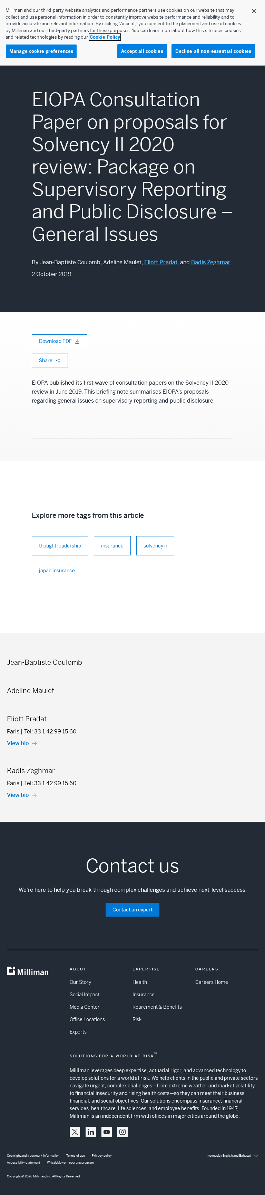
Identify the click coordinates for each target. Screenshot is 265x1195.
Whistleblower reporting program (70, 1163)
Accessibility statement (23, 1163)
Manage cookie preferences (41, 51)
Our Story (80, 982)
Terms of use (75, 1156)
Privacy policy (102, 1156)
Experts (78, 1032)
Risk (136, 1019)
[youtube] (106, 1132)
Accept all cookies (142, 51)
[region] (132, 33)
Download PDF (55, 341)
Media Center (85, 1007)
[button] (75, 1132)
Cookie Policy (105, 37)
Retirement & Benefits (157, 1007)
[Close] (254, 11)
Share (45, 360)
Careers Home (211, 982)
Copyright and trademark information (33, 1156)
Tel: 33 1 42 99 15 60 (50, 731)
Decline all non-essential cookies (213, 51)
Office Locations (87, 1019)
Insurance (143, 994)
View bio (18, 743)
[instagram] (122, 1132)
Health (139, 982)
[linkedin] (91, 1132)
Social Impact (84, 994)
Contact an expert (132, 910)
